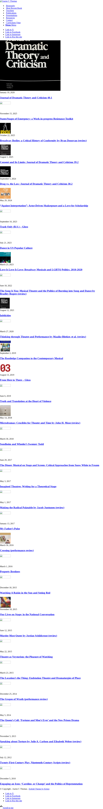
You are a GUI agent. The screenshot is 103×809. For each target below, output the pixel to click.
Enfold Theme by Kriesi (39, 789)
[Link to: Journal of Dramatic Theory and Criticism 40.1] (30, 90)
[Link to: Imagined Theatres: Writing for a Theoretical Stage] (5, 471)
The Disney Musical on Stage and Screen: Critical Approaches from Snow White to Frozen (49, 465)
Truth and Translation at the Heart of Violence (25, 401)
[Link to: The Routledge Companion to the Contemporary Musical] (5, 351)
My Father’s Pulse (10, 528)
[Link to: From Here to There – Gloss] (5, 372)
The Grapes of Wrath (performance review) (24, 699)
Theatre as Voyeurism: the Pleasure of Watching (26, 656)
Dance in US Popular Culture (16, 248)
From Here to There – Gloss (15, 380)
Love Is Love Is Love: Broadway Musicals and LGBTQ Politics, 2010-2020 (41, 269)
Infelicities (5, 315)
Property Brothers (10, 571)
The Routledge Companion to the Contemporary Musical (31, 358)
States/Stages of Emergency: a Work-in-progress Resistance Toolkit (36, 118)
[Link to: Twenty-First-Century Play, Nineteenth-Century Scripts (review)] (5, 747)
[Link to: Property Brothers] (5, 556)
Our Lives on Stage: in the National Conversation (27, 614)
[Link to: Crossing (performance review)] (5, 543)
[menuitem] (54, 6)
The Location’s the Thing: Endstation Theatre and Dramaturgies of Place (40, 678)
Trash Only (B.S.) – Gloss (14, 226)
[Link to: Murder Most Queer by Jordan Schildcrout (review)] (5, 620)
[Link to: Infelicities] (5, 308)
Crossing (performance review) (17, 550)
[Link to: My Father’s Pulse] (5, 513)
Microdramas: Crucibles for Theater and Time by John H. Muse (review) (40, 422)
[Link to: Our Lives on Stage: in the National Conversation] (5, 607)
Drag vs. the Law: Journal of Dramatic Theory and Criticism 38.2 (36, 183)
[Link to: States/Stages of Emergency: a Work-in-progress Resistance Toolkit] (5, 103)
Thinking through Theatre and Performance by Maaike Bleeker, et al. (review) (43, 336)
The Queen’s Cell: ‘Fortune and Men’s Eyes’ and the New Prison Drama (39, 720)
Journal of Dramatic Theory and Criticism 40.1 (26, 97)
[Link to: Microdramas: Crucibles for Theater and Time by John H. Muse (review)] (5, 415)
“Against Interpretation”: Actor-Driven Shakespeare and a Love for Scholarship (44, 205)
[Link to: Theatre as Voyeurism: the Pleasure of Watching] (5, 641)
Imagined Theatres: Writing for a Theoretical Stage (28, 486)
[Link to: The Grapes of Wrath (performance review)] (5, 684)
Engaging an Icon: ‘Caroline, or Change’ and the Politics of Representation (41, 783)
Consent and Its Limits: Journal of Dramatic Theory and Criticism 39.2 (39, 162)
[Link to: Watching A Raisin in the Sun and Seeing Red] (5, 577)
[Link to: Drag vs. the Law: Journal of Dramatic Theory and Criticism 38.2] (5, 176)
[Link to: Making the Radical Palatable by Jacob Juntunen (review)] (5, 492)
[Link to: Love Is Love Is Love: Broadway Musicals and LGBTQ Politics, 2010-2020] (5, 262)
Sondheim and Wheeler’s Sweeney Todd (22, 444)
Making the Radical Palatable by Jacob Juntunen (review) (32, 507)
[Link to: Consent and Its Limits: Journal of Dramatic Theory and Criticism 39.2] (5, 154)
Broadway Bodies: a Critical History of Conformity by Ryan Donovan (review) (43, 140)
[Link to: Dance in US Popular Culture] (5, 233)
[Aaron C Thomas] (8, 1)
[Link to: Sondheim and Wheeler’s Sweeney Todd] (5, 429)
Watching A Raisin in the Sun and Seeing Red (25, 592)
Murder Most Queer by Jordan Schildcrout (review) (28, 635)
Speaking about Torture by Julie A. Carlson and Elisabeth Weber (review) (40, 741)
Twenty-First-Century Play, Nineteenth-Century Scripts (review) (35, 762)
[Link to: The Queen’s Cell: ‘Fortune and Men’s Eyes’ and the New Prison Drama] (5, 705)
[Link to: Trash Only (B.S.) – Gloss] (5, 212)
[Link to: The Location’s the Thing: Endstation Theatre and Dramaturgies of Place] (5, 663)
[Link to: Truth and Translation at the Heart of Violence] (5, 386)
